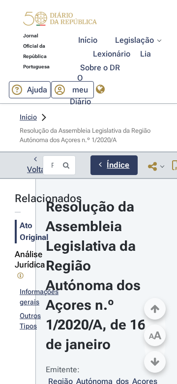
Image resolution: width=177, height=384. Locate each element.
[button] (60, 20)
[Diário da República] (60, 21)
